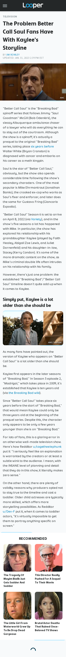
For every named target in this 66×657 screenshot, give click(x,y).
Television (10, 16)
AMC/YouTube (54, 342)
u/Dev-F (9, 511)
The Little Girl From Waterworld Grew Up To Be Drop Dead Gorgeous (17, 628)
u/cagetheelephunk (47, 447)
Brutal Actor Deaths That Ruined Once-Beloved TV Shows (47, 626)
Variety (36, 219)
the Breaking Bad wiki (24, 393)
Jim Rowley (13, 54)
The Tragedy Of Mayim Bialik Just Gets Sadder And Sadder (14, 580)
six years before (42, 146)
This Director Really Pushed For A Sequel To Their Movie (47, 578)
